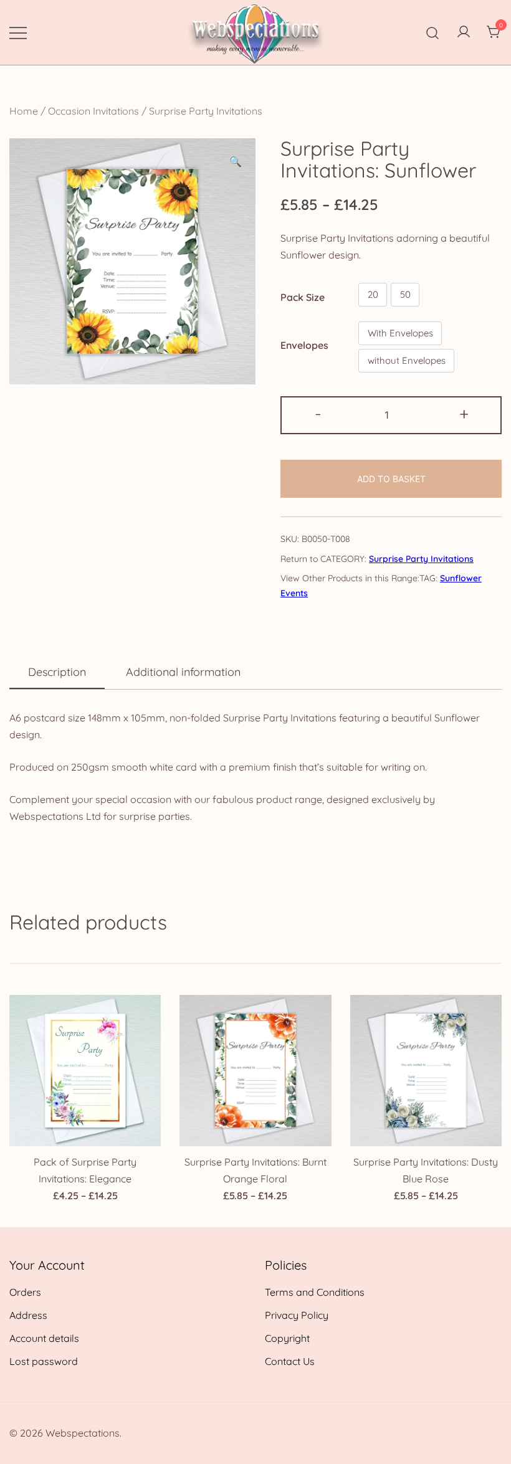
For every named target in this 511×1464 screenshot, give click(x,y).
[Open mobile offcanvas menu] (18, 32)
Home (23, 111)
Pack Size (302, 297)
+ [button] (464, 413)
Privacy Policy (296, 1315)
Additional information (183, 672)
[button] (235, 161)
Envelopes (304, 345)
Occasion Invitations (93, 111)
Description (57, 672)
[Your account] (463, 32)
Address (28, 1315)
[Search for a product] (433, 32)
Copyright (287, 1338)
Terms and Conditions (315, 1292)
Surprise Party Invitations (205, 111)
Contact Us (290, 1361)
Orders (25, 1292)
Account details (44, 1338)
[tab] (57, 673)
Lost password (43, 1361)
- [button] (318, 413)
